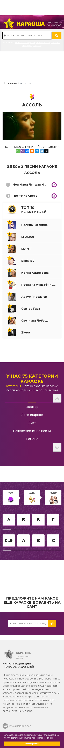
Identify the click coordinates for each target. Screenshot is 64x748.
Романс (32, 439)
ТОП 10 (33, 210)
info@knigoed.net (19, 725)
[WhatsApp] (18, 151)
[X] (46, 151)
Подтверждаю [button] (32, 744)
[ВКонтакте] (27, 151)
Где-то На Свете (24, 195)
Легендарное (32, 415)
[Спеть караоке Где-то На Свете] (54, 196)
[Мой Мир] (37, 151)
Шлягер (32, 407)
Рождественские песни (32, 431)
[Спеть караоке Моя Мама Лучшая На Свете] (54, 184)
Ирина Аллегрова (25, 42)
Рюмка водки (43, 42)
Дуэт (32, 423)
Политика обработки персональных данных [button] (32, 738)
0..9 (9, 540)
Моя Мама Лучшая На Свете (33, 184)
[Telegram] (42, 151)
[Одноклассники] (32, 151)
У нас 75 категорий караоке (32, 378)
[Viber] (22, 151)
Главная (10, 83)
